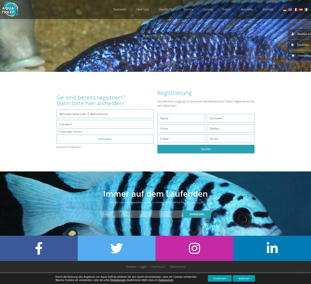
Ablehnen (243, 278)
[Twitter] (116, 248)
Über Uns (142, 9)
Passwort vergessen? (69, 147)
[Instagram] (194, 248)
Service (188, 9)
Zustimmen (219, 278)
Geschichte (166, 9)
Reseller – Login (136, 267)
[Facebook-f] (38, 248)
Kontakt (268, 9)
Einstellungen (118, 279)
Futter (226, 9)
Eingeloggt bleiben (70, 131)
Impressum (158, 267)
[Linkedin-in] (272, 248)
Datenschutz (177, 267)
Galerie (208, 9)
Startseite (119, 9)
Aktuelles (247, 9)
